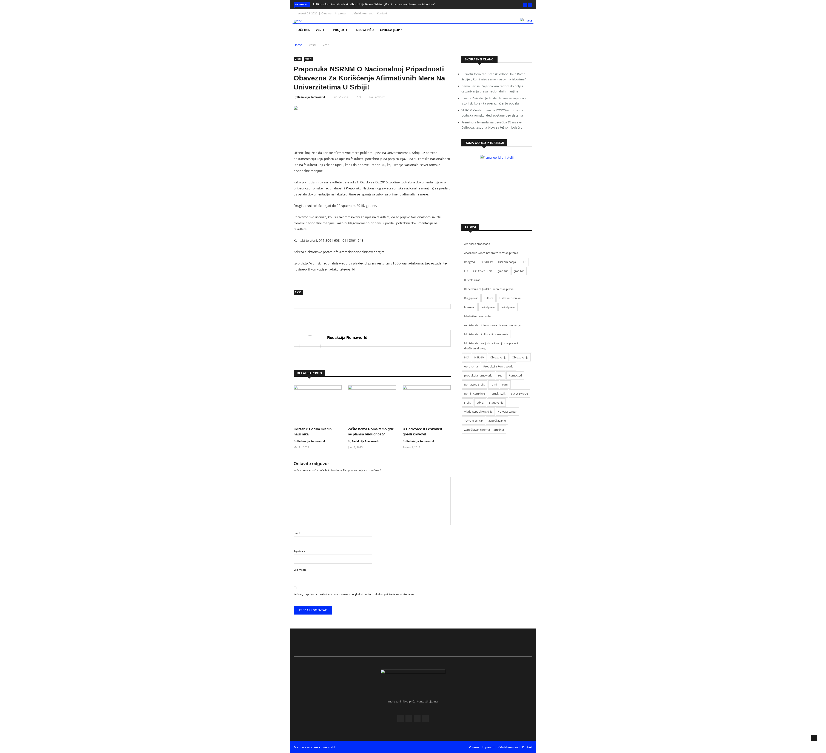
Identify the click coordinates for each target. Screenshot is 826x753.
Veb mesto (300, 570)
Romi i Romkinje (474, 393)
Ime (297, 533)
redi (500, 375)
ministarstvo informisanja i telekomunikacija (492, 325)
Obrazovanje (498, 357)
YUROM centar (507, 411)
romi (494, 384)
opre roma (471, 366)
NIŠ (466, 357)
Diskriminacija (507, 262)
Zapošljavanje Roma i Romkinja (484, 430)
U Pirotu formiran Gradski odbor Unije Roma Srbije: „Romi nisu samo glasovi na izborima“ (374, 4)
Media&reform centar (478, 316)
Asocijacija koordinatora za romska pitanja (491, 253)
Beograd (469, 262)
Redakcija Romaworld (311, 97)
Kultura (488, 298)
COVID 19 (487, 262)
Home (298, 45)
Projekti (340, 30)
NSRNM (479, 357)
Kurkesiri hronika (510, 298)
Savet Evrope (519, 393)
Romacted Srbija (474, 384)
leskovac (469, 307)
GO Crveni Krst (482, 271)
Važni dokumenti (362, 13)
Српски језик (391, 30)
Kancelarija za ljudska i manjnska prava (488, 289)
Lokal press (488, 307)
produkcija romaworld (478, 375)
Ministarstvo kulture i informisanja (486, 334)
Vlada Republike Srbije (478, 411)
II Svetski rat (472, 280)
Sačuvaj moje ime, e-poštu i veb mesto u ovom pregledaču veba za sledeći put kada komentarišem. (354, 594)
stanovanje (496, 402)
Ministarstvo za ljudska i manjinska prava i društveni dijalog (491, 345)
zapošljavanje (497, 421)
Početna (303, 30)
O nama (326, 13)
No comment (377, 97)
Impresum (341, 13)
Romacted (515, 375)
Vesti (320, 30)
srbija (467, 402)
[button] (525, 5)
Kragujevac (471, 298)
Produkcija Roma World (498, 366)
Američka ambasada (477, 244)
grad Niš (503, 271)
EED (523, 262)
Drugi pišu (365, 30)
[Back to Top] (814, 738)
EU (466, 271)
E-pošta (299, 551)
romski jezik (497, 393)
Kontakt (382, 13)
